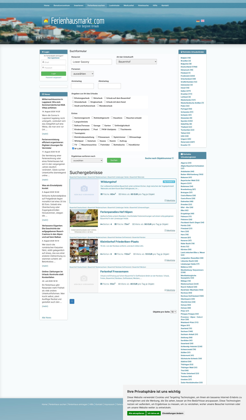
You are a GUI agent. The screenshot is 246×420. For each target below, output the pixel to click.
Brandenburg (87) (188, 189)
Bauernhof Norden (138, 237)
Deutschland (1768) (189, 67)
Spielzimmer (119, 137)
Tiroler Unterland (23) (190, 373)
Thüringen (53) (187, 364)
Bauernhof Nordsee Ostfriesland (119, 237)
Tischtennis (125, 129)
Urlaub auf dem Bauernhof (118, 98)
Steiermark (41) (187, 355)
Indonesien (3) (187, 85)
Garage (96, 125)
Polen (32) (185, 106)
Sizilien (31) (185, 352)
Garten (107, 125)
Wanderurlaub (105, 106)
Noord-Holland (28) (189, 287)
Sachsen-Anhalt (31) (189, 334)
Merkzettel (129, 5)
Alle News (46, 317)
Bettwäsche (119, 145)
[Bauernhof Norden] (84, 251)
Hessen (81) (186, 237)
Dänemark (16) (187, 70)
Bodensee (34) (187, 186)
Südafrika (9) (186, 124)
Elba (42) (184, 210)
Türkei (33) (185, 133)
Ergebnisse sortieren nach (83, 156)
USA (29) (185, 136)
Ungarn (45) (186, 139)
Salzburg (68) (186, 337)
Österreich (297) (188, 142)
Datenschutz (122, 404)
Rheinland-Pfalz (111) (189, 322)
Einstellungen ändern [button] (172, 413)
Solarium (91, 141)
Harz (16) (185, 234)
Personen (75, 69)
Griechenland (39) (188, 79)
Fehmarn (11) (186, 216)
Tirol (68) (185, 370)
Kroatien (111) (186, 94)
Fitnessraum (104, 137)
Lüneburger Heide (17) (190, 264)
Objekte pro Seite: (162, 312)
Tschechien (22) (187, 130)
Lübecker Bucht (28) (189, 261)
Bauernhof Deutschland (78, 177)
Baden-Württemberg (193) (192, 174)
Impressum (109, 404)
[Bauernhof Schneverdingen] (84, 221)
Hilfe (155, 5)
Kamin (112, 141)
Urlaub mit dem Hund (116, 102)
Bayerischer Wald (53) (190, 180)
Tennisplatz (79, 133)
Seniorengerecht (82, 118)
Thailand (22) (186, 127)
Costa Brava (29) (188, 198)
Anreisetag (76, 81)
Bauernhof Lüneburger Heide (118, 177)
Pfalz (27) (185, 311)
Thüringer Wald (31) (189, 367)
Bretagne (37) (186, 192)
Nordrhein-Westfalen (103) (192, 290)
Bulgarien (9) (186, 64)
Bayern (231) (186, 183)
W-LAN (77, 148)
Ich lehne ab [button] (153, 413)
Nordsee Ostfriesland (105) (192, 296)
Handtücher (134, 145)
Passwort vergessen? (53, 77)
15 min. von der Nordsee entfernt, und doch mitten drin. (122, 246)
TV (75, 145)
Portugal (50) (186, 109)
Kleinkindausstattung (84, 137)
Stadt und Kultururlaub (84, 106)
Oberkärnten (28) (188, 302)
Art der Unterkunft (125, 57)
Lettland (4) (186, 97)
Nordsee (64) (186, 293)
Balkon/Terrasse (82, 125)
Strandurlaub (80, 102)
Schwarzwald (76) (188, 349)
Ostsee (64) (186, 305)
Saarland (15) (186, 328)
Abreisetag (104, 81)
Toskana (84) (186, 376)
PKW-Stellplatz (109, 129)
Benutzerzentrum (62, 5)
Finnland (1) (185, 73)
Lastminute (114, 5)
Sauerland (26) (187, 343)
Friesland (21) (186, 228)
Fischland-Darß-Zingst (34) (192, 222)
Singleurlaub (96, 102)
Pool (95, 129)
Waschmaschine (89, 145)
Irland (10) (185, 88)
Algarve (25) (186, 163)
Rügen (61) (185, 325)
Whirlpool (78, 141)
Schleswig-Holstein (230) (191, 346)
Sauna (103, 141)
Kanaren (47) (186, 240)
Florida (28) (186, 225)
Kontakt (165, 5)
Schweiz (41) (186, 115)
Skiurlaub (97, 98)
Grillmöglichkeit (122, 125)
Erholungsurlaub (81, 98)
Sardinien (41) (186, 340)
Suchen (113, 160)
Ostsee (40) (186, 308)
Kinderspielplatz (82, 129)
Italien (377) (186, 91)
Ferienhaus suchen (96, 5)
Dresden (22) (186, 204)
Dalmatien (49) (187, 201)
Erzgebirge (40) (187, 213)
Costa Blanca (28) (188, 195)
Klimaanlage (135, 137)
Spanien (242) (187, 121)
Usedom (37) (186, 379)
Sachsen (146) (187, 331)
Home (46, 5)
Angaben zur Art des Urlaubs (84, 93)
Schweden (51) (187, 112)
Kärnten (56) (186, 249)
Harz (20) (185, 231)
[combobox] (91, 62)
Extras (74, 113)
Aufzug (123, 141)
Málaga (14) (186, 281)
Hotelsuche (143, 5)
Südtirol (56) (186, 361)
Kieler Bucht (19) (188, 243)
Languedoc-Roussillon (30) (192, 258)
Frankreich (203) (188, 76)
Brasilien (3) (186, 61)
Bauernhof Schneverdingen (139, 207)
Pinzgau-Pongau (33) (190, 314)
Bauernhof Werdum (139, 267)
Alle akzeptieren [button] (136, 413)
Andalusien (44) (187, 171)
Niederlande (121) (188, 100)
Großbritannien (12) (189, 82)
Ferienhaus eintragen (78, 404)
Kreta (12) (185, 246)
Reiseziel (75, 57)
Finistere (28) (186, 219)
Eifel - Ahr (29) (187, 207)
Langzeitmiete (81, 122)
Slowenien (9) (186, 118)
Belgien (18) (186, 58)
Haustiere (117, 118)
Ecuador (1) (185, 145)
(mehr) (45, 134)
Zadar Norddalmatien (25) (192, 382)
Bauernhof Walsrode (136, 177)
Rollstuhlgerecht (101, 118)
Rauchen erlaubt (134, 118)
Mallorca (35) (186, 267)
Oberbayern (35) (188, 299)
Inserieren (78, 5)
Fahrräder (105, 145)
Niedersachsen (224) (190, 284)
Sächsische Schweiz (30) (191, 358)
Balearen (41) (186, 177)
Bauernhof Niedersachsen (97, 177)
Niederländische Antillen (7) (192, 103)
